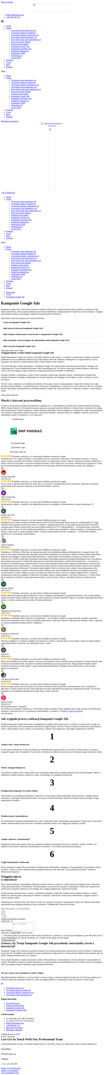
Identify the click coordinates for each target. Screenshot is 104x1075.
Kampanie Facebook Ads (21, 49)
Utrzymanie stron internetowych (24, 37)
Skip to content (7, 2)
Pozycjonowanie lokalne (21, 42)
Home (8, 26)
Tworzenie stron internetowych (23, 30)
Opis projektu (6, 930)
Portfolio (9, 60)
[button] (52, 71)
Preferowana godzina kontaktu (13, 919)
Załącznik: (5, 933)
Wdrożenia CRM (18, 53)
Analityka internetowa (20, 51)
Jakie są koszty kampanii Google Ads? (19, 346)
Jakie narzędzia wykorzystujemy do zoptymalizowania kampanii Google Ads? (36, 340)
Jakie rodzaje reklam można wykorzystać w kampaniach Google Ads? (33, 334)
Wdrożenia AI (16, 56)
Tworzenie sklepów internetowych (25, 35)
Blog (8, 65)
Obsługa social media (19, 44)
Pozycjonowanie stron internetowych (26, 40)
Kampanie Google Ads (20, 46)
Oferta (8, 28)
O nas (8, 62)
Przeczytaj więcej (76, 711)
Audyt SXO (16, 58)
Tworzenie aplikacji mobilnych (23, 33)
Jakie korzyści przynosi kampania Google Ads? (23, 328)
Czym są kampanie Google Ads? (17, 322)
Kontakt (9, 67)
